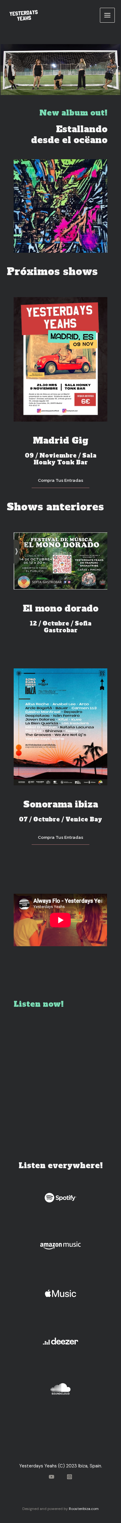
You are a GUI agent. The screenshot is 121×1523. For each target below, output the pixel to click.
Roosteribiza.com (84, 1508)
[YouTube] (51, 1477)
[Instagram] (69, 1477)
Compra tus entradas (60, 480)
